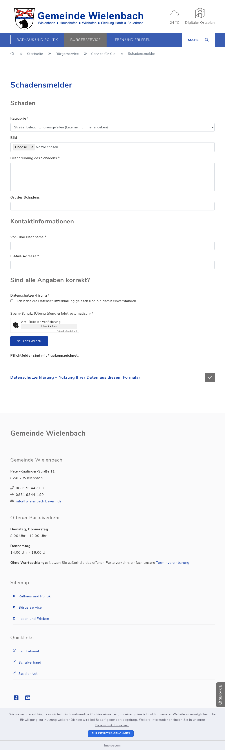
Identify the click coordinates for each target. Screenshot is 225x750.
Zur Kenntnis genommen (111, 733)
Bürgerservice (68, 53)
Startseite (35, 53)
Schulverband (29, 662)
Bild (13, 137)
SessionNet (27, 673)
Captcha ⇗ (67, 331)
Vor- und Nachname (28, 237)
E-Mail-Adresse (24, 256)
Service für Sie (103, 53)
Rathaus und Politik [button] (37, 39)
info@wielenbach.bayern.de (39, 501)
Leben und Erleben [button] (132, 39)
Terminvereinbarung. (173, 562)
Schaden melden (29, 341)
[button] (112, 377)
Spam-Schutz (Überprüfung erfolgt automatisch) (52, 313)
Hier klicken (49, 326)
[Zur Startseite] (12, 53)
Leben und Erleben (33, 618)
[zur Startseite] (78, 19)
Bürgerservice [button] (85, 39)
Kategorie (19, 118)
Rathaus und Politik (34, 596)
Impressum (112, 745)
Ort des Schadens (25, 197)
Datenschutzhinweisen (112, 725)
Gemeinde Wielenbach (48, 433)
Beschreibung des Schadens (35, 158)
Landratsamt (28, 651)
